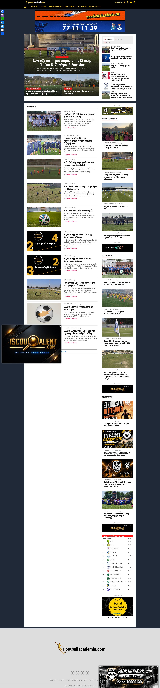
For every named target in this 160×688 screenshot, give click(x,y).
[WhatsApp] (2, 19)
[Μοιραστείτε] (2, 34)
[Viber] (2, 15)
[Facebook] (2, 11)
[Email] (2, 30)
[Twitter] (2, 26)
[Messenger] (2, 22)
